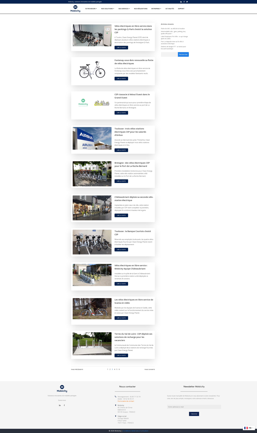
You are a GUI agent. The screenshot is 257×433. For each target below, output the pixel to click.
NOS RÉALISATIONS (140, 9)
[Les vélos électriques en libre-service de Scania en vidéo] (92, 308)
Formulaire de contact (126, 401)
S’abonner (194, 414)
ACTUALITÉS (170, 9)
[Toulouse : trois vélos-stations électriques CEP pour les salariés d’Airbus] (92, 138)
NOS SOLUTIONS (107, 9)
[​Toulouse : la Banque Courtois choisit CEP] (92, 242)
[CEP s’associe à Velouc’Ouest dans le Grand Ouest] (92, 102)
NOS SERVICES (123, 9)
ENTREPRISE (155, 9)
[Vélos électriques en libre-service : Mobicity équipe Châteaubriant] (92, 275)
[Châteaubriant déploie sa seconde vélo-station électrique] (92, 208)
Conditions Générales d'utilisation (135, 431)
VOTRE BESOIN (90, 9)
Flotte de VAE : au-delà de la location (173, 28)
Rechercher (183, 54)
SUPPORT (181, 9)
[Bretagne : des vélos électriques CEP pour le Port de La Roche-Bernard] (92, 173)
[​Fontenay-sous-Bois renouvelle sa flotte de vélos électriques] (92, 70)
